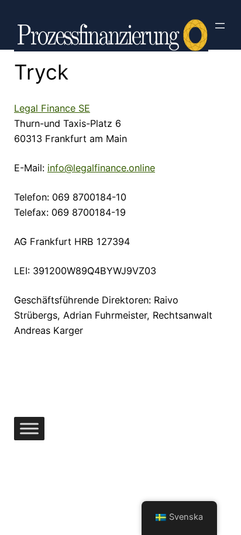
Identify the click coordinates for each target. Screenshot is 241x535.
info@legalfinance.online (101, 168)
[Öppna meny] (220, 26)
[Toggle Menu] (29, 428)
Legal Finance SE (52, 108)
